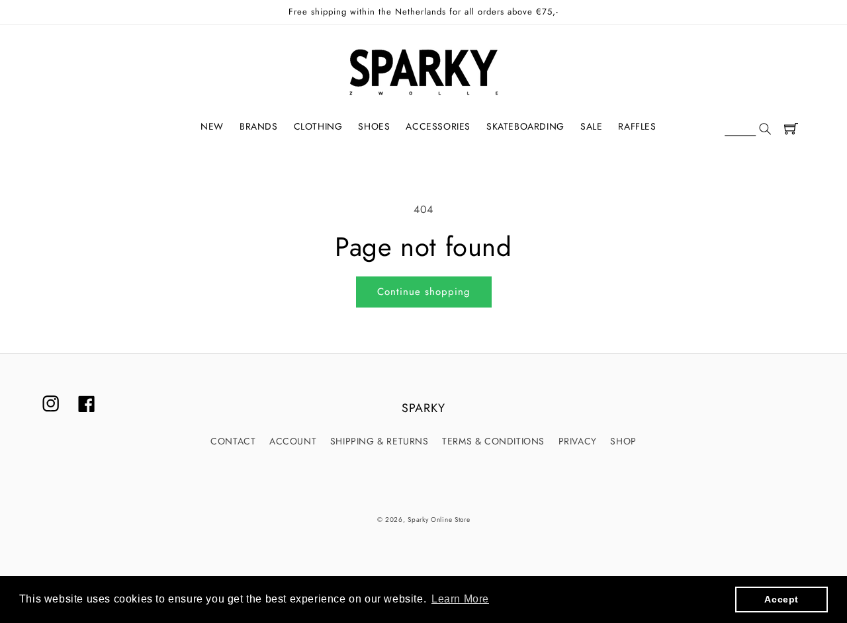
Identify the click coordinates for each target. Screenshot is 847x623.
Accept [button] (781, 599)
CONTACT (232, 441)
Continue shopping (423, 291)
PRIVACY (577, 441)
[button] (748, 129)
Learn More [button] (460, 598)
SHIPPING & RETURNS (379, 441)
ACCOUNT (292, 441)
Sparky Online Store (439, 519)
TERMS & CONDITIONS (493, 441)
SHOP (623, 441)
